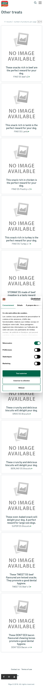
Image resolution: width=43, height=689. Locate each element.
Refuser (22, 388)
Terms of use (26, 669)
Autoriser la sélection (21, 381)
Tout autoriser (21, 373)
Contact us (15, 669)
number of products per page (25, 22)
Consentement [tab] (8, 305)
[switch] (37, 350)
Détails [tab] (20, 305)
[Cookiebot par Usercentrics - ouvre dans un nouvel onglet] (30, 299)
